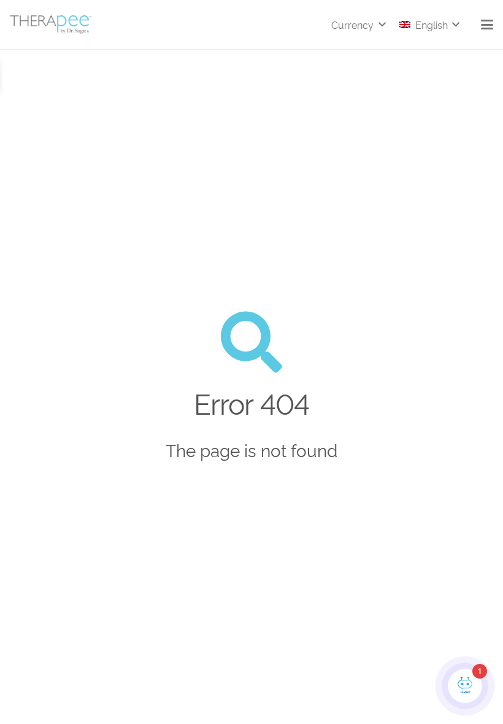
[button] (358, 24)
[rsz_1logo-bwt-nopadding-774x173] (50, 24)
